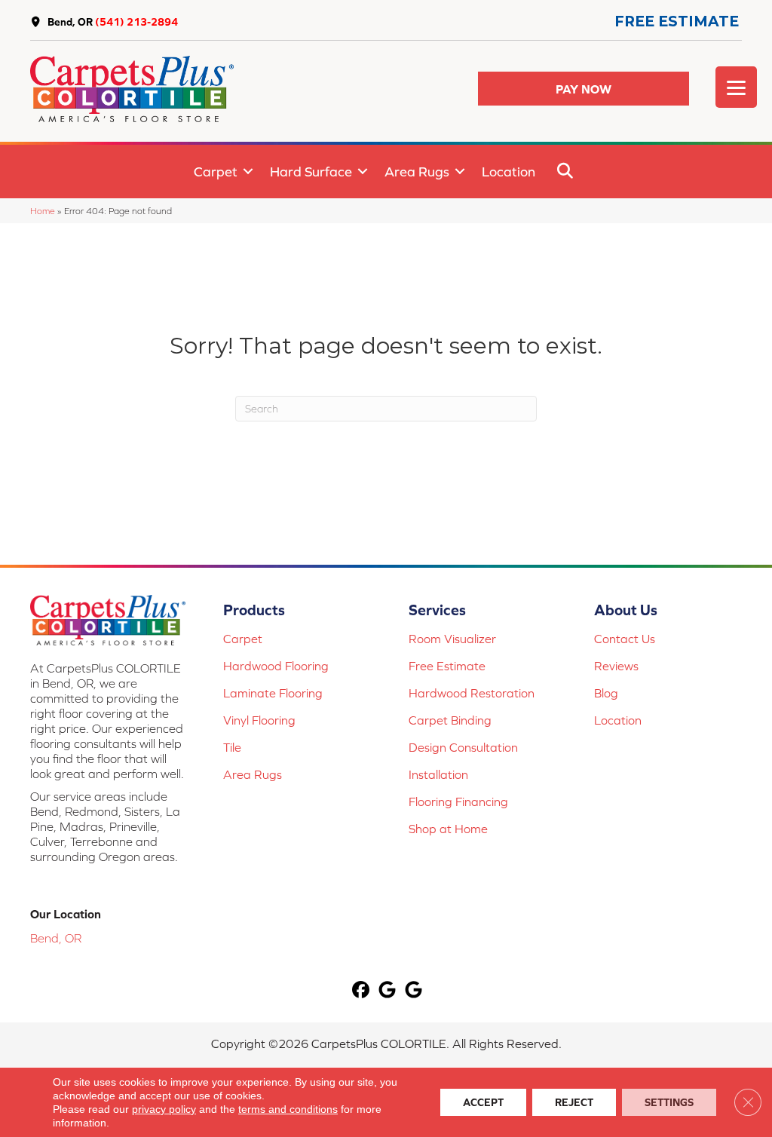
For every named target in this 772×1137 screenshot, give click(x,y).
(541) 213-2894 (136, 22)
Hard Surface (311, 171)
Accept (483, 1102)
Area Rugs (416, 171)
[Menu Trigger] (736, 87)
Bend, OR (70, 22)
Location (508, 171)
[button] (583, 89)
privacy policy (164, 1109)
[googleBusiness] (388, 990)
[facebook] (361, 990)
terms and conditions (288, 1109)
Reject (574, 1102)
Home (42, 211)
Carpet (215, 171)
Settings (669, 1102)
